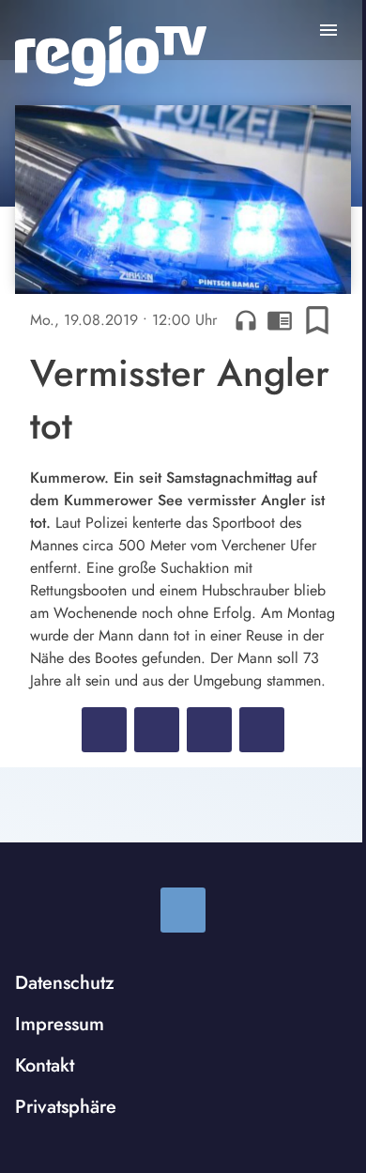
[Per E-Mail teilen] (261, 729)
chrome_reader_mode (280, 320)
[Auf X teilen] (156, 729)
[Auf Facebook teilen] (104, 729)
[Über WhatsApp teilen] (209, 729)
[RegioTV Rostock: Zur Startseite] (110, 56)
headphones (246, 320)
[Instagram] (183, 910)
